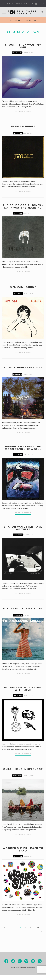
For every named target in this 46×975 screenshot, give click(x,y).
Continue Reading (23, 111)
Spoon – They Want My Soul (23, 46)
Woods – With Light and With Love (23, 688)
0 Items (41, 4)
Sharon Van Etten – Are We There (23, 528)
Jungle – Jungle (23, 126)
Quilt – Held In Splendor (23, 769)
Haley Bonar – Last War (23, 367)
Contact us (28, 4)
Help (4, 4)
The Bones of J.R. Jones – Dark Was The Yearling (23, 206)
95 (38, 927)
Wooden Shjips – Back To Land (23, 849)
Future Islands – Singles (23, 608)
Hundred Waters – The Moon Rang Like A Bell (23, 447)
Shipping (11, 4)
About (19, 4)
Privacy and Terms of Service (25, 967)
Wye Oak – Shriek (23, 287)
